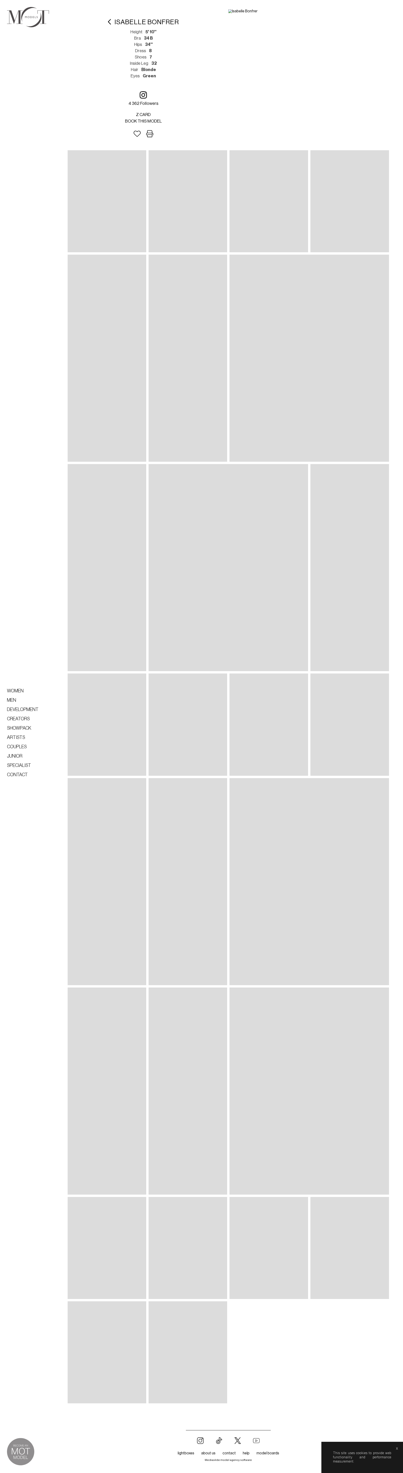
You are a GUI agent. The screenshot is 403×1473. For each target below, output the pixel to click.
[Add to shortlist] (137, 133)
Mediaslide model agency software (228, 1460)
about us (208, 1453)
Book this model (143, 121)
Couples (17, 747)
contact (229, 1453)
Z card (143, 115)
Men (11, 700)
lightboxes (186, 1453)
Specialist (19, 765)
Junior (14, 756)
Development (22, 709)
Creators (18, 719)
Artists (16, 737)
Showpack (19, 728)
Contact (17, 774)
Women (15, 691)
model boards (268, 1453)
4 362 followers (143, 103)
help (246, 1453)
